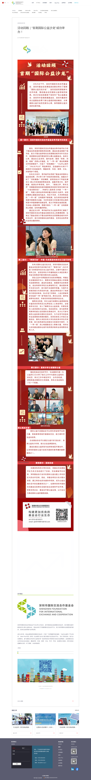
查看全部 (77, 710)
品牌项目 (60, 760)
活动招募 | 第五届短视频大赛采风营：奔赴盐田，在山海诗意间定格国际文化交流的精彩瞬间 (69, 727)
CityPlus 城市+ (28, 10)
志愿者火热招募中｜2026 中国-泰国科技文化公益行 (45, 727)
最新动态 (60, 765)
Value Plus (36, 10)
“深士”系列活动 (15, 12)
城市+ (59, 755)
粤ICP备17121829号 (38, 777)
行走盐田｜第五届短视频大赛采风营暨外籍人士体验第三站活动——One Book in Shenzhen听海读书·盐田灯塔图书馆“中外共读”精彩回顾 (22, 727)
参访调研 (33, 12)
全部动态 (13, 10)
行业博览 (40, 12)
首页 (59, 747)
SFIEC (46, 12)
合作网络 (60, 763)
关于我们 (38, 2)
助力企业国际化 (54, 10)
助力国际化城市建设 (44, 10)
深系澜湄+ (20, 10)
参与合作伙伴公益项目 (25, 12)
